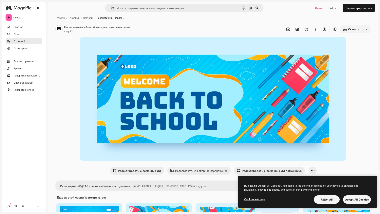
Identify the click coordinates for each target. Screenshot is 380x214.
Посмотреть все (95, 197)
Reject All (327, 199)
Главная (60, 17)
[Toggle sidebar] (39, 8)
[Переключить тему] (23, 206)
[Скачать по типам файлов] (366, 29)
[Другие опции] (315, 29)
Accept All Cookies (357, 199)
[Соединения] (9, 206)
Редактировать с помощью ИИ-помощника (272, 171)
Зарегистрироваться (359, 8)
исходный (106, 45)
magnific (68, 31)
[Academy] (16, 206)
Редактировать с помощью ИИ (139, 171)
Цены (319, 8)
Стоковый (74, 17)
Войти (332, 8)
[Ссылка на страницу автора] (59, 29)
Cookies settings (254, 199)
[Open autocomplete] (110, 8)
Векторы (88, 17)
